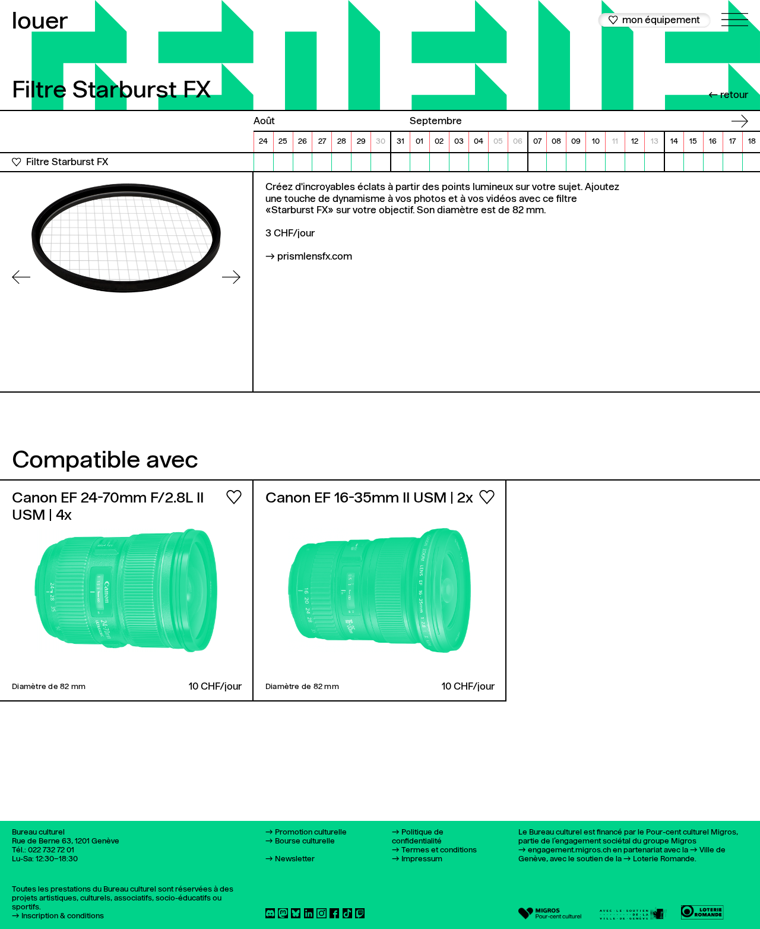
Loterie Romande (664, 859)
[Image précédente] (21, 277)
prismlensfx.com (314, 256)
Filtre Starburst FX (67, 162)
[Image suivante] (231, 277)
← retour (728, 95)
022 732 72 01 (51, 850)
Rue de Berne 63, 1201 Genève (65, 841)
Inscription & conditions (62, 916)
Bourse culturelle (305, 841)
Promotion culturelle (311, 832)
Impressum (421, 859)
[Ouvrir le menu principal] (734, 13)
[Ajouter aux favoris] (16, 162)
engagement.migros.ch (569, 850)
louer (40, 22)
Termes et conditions (439, 850)
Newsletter (295, 859)
